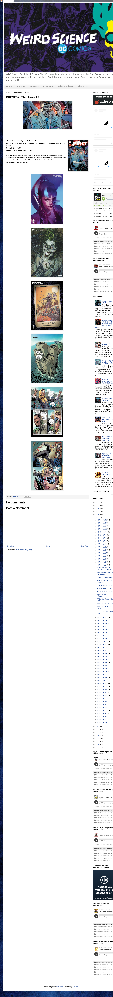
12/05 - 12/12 (102, 529)
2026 (97, 502)
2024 (97, 508)
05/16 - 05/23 (102, 665)
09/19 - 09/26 (102, 562)
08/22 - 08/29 (102, 623)
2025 (97, 505)
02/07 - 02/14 (102, 707)
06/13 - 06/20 (102, 653)
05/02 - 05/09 (102, 671)
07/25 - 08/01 (102, 635)
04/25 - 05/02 (102, 674)
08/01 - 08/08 (102, 632)
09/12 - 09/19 (102, 565)
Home (9, 86)
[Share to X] (27, 497)
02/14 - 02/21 (102, 704)
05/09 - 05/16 (102, 668)
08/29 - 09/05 (102, 620)
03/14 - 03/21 (102, 692)
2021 (97, 517)
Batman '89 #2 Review (104, 577)
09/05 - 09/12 (102, 617)
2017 (97, 735)
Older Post (84, 546)
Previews (48, 86)
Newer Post (10, 546)
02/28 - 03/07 (102, 698)
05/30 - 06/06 (102, 659)
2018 (97, 732)
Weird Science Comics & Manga (102, 143)
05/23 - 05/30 (102, 662)
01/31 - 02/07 (102, 710)
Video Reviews (65, 86)
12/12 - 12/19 (102, 526)
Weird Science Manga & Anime (101, 182)
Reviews (34, 86)
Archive (21, 86)
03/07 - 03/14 (102, 695)
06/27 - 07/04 (102, 647)
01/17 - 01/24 (102, 716)
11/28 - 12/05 (102, 532)
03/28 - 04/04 (102, 686)
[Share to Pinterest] (30, 497)
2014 (97, 744)
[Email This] (24, 497)
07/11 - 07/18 (102, 641)
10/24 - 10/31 (102, 547)
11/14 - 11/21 (102, 538)
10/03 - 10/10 (102, 556)
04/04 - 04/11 (102, 683)
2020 (97, 726)
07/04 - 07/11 (102, 644)
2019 (97, 729)
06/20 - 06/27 (102, 650)
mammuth (59, 987)
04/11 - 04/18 (102, 680)
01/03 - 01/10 (102, 722)
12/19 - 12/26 (102, 523)
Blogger (75, 987)
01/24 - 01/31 (102, 713)
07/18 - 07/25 (102, 638)
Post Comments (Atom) (24, 550)
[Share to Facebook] (29, 497)
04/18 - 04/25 (102, 677)
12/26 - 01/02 (102, 520)
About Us (83, 86)
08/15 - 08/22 (102, 626)
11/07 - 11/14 (102, 541)
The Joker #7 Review (104, 588)
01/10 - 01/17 (102, 719)
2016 (97, 738)
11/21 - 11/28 (102, 535)
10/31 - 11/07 (102, 544)
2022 (97, 514)
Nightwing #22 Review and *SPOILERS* (106, 455)
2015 (97, 741)
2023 (97, 511)
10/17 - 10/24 (102, 550)
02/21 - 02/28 (102, 701)
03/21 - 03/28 (102, 689)
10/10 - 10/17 (102, 553)
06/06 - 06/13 (102, 656)
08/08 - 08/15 (102, 629)
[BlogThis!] (26, 497)
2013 (97, 747)
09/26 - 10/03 (102, 559)
